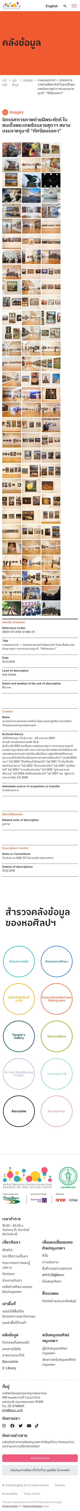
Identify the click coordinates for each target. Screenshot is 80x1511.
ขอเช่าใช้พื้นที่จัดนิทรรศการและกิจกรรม (18, 1313)
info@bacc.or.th (12, 1410)
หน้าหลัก (4, 82)
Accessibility (9, 1493)
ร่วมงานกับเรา (12, 1280)
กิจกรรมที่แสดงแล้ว (15, 1342)
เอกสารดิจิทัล (11, 1349)
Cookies (60, 1485)
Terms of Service (32, 1506)
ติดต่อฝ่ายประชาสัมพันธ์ (59, 1301)
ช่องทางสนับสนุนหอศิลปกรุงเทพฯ (59, 1362)
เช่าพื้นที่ (9, 1303)
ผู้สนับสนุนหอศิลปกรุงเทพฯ (54, 1350)
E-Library (9, 1368)
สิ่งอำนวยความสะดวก (57, 1268)
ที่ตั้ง (45, 1256)
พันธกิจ (7, 1250)
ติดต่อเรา (8, 1274)
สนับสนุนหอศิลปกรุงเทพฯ (55, 1338)
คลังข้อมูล (15, 82)
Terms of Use (31, 1493)
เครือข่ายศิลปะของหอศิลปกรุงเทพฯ (17, 1289)
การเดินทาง (50, 1262)
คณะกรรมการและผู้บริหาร (16, 1265)
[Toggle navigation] (74, 6)
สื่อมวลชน (50, 1293)
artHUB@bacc (53, 1275)
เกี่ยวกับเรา (11, 1242)
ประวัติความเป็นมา (15, 1256)
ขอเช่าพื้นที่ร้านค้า (14, 1323)
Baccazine (10, 1361)
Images (28, 80)
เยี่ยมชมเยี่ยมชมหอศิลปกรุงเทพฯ (57, 1245)
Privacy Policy (10, 1506)
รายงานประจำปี (13, 1355)
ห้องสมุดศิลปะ (52, 1281)
